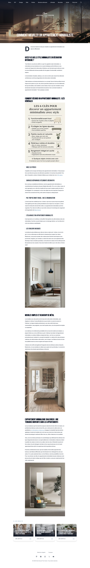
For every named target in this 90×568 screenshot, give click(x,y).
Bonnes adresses (42, 2)
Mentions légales (41, 552)
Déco (9, 2)
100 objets (59, 175)
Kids (27, 2)
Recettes (60, 2)
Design (21, 2)
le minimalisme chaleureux (37, 430)
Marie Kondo (38, 210)
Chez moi (74, 2)
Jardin (67, 2)
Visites (33, 2)
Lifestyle (52, 2)
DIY (15, 2)
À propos (51, 552)
